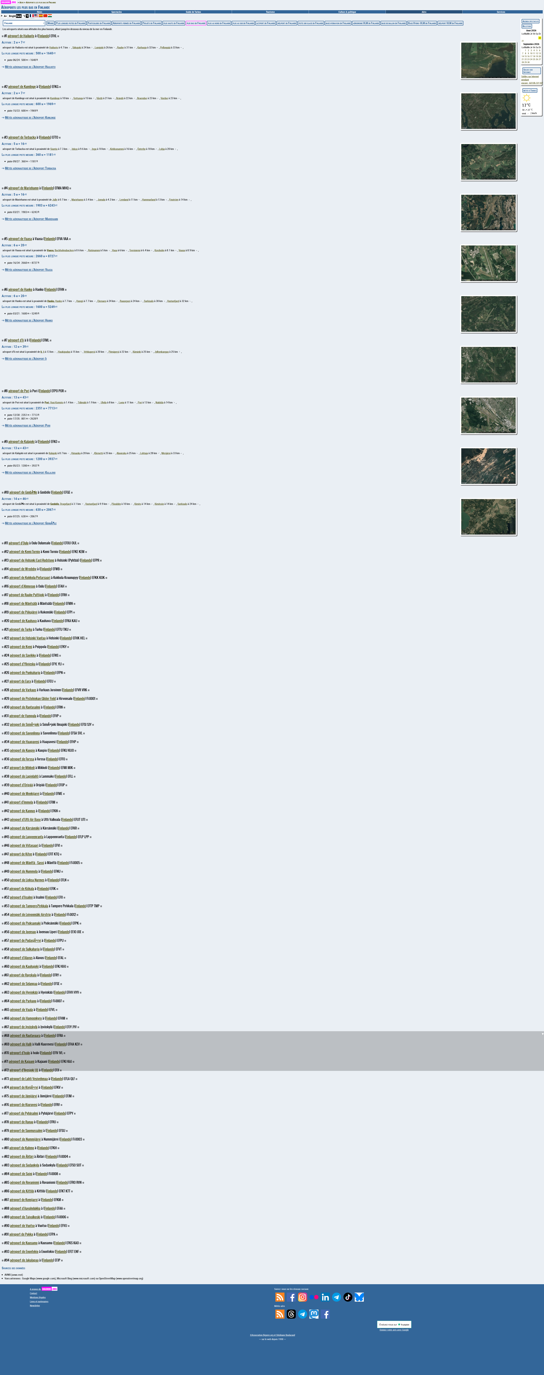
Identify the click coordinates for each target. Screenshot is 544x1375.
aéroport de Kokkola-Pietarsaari (29, 577)
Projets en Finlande (152, 23)
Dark (18, 16)
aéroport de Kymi (21, 646)
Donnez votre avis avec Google (394, 1329)
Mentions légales (38, 1297)
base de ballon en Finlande (394, 23)
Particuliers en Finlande (99, 23)
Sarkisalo (149, 301)
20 (540, 56)
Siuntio (54, 149)
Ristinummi (94, 250)
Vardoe (164, 98)
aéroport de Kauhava (23, 620)
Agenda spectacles (530, 21)
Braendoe (142, 98)
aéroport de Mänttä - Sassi (27, 862)
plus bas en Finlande (196, 23)
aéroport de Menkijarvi (24, 793)
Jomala (101, 199)
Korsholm (159, 250)
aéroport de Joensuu (23, 931)
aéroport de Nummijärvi (25, 1139)
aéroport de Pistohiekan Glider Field (33, 698)
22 (525, 59)
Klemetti (98, 453)
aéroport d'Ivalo (20, 1052)
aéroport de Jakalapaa (24, 1260)
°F (27, 16)
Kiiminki (137, 352)
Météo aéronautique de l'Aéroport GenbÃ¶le (31, 523)
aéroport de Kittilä (22, 1191)
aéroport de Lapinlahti (24, 776)
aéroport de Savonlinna (25, 733)
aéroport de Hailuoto (21, 35)
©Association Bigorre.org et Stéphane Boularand (272, 1335)
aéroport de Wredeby (22, 568)
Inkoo (75, 149)
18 (534, 56)
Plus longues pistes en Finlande (70, 23)
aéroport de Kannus (22, 810)
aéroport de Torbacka (22, 137)
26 (537, 59)
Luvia (121, 402)
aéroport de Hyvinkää (24, 992)
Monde (50, 23)
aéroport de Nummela (24, 871)
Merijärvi (166, 453)
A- (2, 15)
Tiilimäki (82, 402)
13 (540, 53)
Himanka (76, 453)
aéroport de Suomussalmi (26, 1130)
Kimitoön (159, 504)
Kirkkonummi (117, 149)
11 (534, 53)
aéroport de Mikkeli (22, 767)
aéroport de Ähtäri (22, 1156)
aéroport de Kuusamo (24, 1242)
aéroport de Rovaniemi (24, 1182)
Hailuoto (53, 47)
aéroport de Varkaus (23, 689)
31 (523, 41)
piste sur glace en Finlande (311, 23)
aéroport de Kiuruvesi (23, 1104)
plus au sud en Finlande (243, 23)
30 (540, 38)
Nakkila (159, 402)
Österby (141, 149)
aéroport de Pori (18, 390)
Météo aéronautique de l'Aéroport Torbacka (30, 168)
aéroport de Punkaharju (25, 672)
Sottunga (78, 98)
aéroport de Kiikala (21, 888)
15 (525, 56)
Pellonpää (165, 47)
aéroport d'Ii (16, 340)
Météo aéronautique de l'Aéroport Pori (27, 425)
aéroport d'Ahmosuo (22, 586)
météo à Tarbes (529, 90)
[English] (36, 16)
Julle (54, 199)
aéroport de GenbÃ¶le (23, 492)
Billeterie (527, 26)
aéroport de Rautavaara (25, 1035)
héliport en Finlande (287, 23)
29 (525, 62)
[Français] (32, 16)
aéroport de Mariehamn (23, 188)
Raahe (120, 47)
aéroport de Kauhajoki (24, 966)
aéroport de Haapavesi (24, 741)
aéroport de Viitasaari (24, 845)
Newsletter (35, 1305)
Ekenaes (101, 301)
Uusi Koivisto (56, 402)
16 (528, 56)
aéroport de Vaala (21, 1009)
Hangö (79, 301)
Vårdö (99, 98)
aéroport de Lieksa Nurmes (27, 880)
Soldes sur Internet (528, 71)
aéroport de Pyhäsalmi (23, 1113)
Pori (47, 402)
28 (523, 62)
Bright (12, 16)
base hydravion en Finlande (338, 23)
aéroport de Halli (21, 1044)
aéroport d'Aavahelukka (25, 1208)
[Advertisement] (274, 1078)
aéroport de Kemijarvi (24, 1199)
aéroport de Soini (21, 1173)
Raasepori (125, 301)
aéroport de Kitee (21, 854)
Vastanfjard (173, 301)
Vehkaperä (89, 352)
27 (540, 59)
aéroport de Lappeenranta (26, 836)
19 (537, 56)
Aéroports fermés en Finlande (126, 23)
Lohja (162, 149)
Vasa (114, 250)
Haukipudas (64, 352)
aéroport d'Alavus (21, 957)
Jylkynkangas (162, 352)
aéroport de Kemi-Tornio (24, 551)
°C (24, 16)
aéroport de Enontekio (24, 1251)
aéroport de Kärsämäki (25, 828)
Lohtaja (144, 453)
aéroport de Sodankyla (24, 1165)
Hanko (50, 301)
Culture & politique (347, 11)
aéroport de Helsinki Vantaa (28, 638)
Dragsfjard (65, 504)
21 (523, 59)
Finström (173, 199)
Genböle (54, 504)
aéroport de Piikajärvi (23, 612)
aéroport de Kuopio (22, 750)
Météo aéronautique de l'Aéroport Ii (26, 358)
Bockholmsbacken (64, 250)
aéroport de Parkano (23, 1000)
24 (531, 59)
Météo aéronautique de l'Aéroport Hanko (29, 320)
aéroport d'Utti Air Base (25, 819)
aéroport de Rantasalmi (25, 707)
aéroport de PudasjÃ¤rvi (25, 940)
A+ (5, 16)
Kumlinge (55, 98)
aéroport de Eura (20, 681)
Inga (94, 149)
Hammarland (149, 199)
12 (537, 53)
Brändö (120, 98)
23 (528, 59)
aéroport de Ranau (21, 1121)
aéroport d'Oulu (18, 543)
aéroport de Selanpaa (23, 983)
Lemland (124, 199)
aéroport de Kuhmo (21, 1147)
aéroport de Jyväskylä (23, 1026)
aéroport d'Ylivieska (22, 664)
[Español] (41, 16)
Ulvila (104, 402)
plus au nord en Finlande (219, 23)
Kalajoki (53, 453)
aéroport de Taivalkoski (25, 1217)
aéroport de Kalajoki (21, 441)
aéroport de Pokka (21, 1234)
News (39, 11)
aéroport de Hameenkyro (26, 1018)
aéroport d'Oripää (21, 784)
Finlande (43, 35)
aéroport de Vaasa (20, 238)
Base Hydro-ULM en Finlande (422, 23)
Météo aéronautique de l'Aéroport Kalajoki (30, 472)
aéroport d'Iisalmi (21, 897)
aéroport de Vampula (22, 715)
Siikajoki (76, 47)
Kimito (137, 504)
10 (531, 53)
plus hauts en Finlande (173, 23)
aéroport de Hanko (20, 289)
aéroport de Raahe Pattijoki (26, 594)
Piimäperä (114, 352)
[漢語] (45, 16)
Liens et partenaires (39, 1301)
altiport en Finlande (265, 23)
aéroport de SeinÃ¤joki (24, 724)
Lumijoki (99, 47)
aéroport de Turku (20, 629)
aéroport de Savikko (23, 655)
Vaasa (50, 250)
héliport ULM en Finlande (450, 23)
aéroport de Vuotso (22, 1225)
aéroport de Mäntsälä (23, 603)
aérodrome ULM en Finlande (366, 23)
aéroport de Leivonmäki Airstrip (30, 914)
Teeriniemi (134, 250)
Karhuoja (142, 47)
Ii (41, 352)
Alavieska (122, 453)
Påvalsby (116, 504)
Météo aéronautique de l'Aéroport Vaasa (29, 269)
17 (531, 56)
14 (523, 56)
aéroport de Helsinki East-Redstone (31, 560)
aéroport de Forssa (22, 759)
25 (534, 59)
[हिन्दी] (50, 16)
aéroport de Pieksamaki (25, 923)
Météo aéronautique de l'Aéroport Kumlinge (30, 117)
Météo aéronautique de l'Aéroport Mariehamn (31, 219)
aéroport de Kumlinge (22, 86)
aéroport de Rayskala (23, 975)
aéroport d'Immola (21, 802)
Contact (33, 1293)
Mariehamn (77, 199)
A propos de (43, 1289)
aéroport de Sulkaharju (25, 949)
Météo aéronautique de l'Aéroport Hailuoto (30, 66)
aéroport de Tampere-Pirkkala (29, 905)
